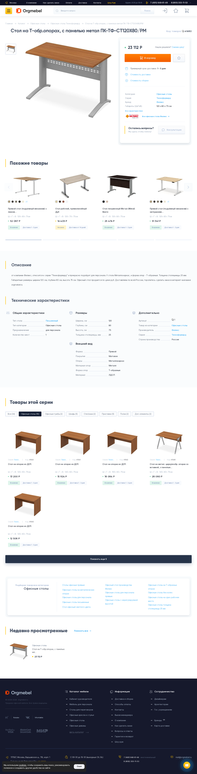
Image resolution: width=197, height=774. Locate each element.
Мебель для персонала (81, 704)
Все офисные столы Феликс (155, 116)
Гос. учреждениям (163, 710)
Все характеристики (134, 111)
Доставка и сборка (124, 699)
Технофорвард (164, 98)
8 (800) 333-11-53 (131, 761)
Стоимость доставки (140, 74)
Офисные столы (164, 94)
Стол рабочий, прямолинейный (71, 210)
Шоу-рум (119, 742)
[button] (9, 187)
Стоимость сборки (139, 80)
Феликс (160, 102)
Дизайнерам (160, 699)
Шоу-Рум (112, 3)
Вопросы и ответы (124, 731)
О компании (31, 3)
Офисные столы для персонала (76, 597)
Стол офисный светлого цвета (76, 607)
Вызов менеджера (124, 715)
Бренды (159, 720)
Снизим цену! (178, 47)
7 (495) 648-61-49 (131, 757)
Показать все (81, 631)
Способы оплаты (123, 704)
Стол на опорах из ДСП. (20, 464)
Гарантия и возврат (124, 736)
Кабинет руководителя (81, 699)
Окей (79, 766)
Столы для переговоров (81, 710)
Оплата (69, 3)
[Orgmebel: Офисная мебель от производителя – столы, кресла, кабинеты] (29, 10)
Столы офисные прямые (73, 585)
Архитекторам (161, 704)
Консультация (174, 130)
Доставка (82, 3)
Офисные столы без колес (160, 592)
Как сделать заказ (51, 3)
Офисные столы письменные (75, 602)
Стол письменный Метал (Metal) (119, 210)
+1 (26, 202)
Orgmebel (18, 693)
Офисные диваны (78, 726)
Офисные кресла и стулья (82, 715)
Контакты (97, 3)
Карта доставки (162, 726)
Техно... (17, 460)
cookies (22, 765)
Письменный (52, 320)
